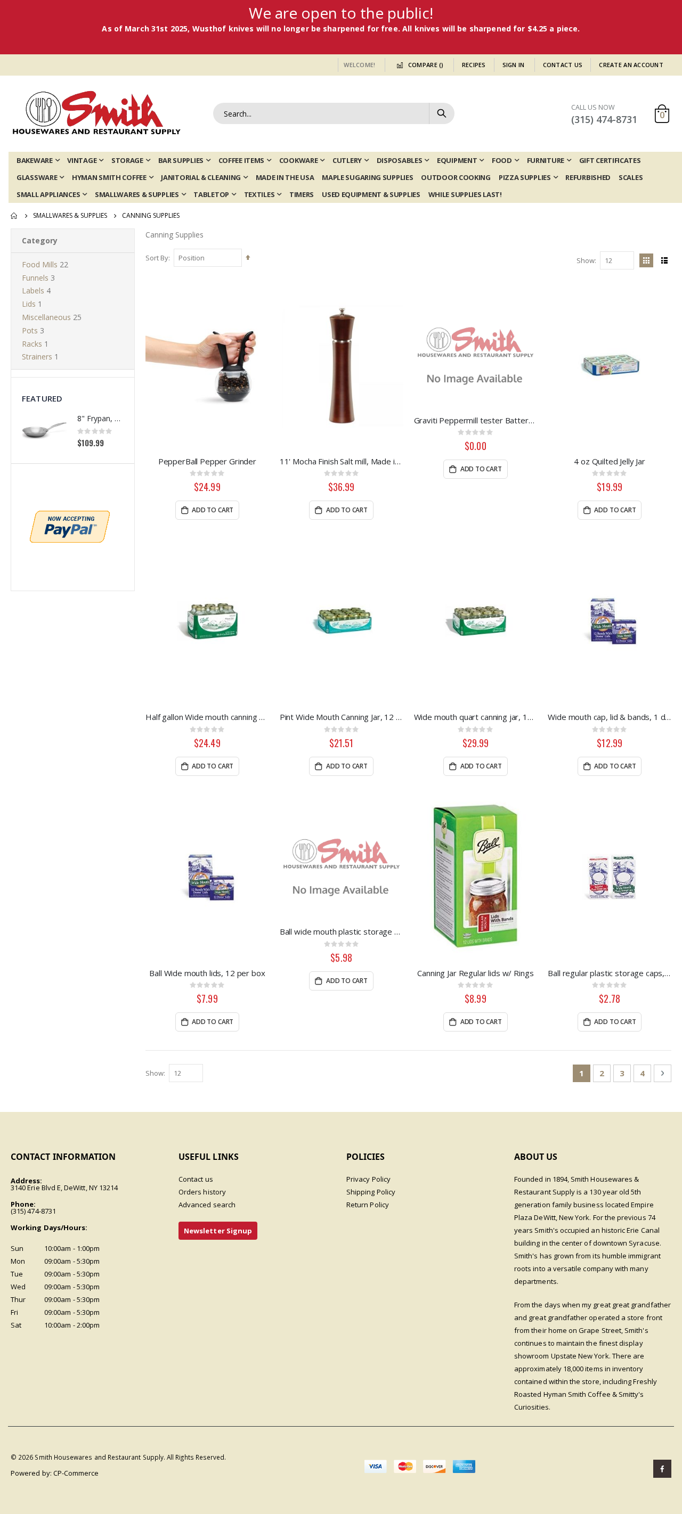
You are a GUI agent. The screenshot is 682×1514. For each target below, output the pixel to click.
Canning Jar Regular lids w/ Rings (475, 973)
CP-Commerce (76, 1473)
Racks (32, 344)
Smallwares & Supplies (70, 215)
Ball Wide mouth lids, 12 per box (207, 973)
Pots (30, 330)
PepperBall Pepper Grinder (207, 461)
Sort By (156, 258)
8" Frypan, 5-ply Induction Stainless (100, 418)
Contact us (195, 1179)
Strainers (37, 356)
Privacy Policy (368, 1179)
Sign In (513, 65)
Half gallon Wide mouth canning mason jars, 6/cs (207, 716)
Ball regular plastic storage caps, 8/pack (609, 973)
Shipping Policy (370, 1192)
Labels (33, 290)
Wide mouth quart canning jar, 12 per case (476, 716)
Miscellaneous (46, 317)
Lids (29, 304)
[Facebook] (662, 1469)
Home (14, 215)
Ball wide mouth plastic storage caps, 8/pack (341, 931)
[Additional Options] (69, 526)
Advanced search (207, 1204)
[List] (664, 260)
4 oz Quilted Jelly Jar (609, 461)
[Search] (441, 113)
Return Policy (367, 1204)
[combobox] (333, 113)
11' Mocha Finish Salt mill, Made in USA (341, 461)
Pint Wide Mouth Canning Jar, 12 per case (341, 716)
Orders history (202, 1192)
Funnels (35, 278)
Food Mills (40, 264)
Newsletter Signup (218, 1230)
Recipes (474, 65)
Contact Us (563, 65)
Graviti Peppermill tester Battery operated (476, 420)
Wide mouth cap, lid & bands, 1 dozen (609, 716)
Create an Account (631, 65)
